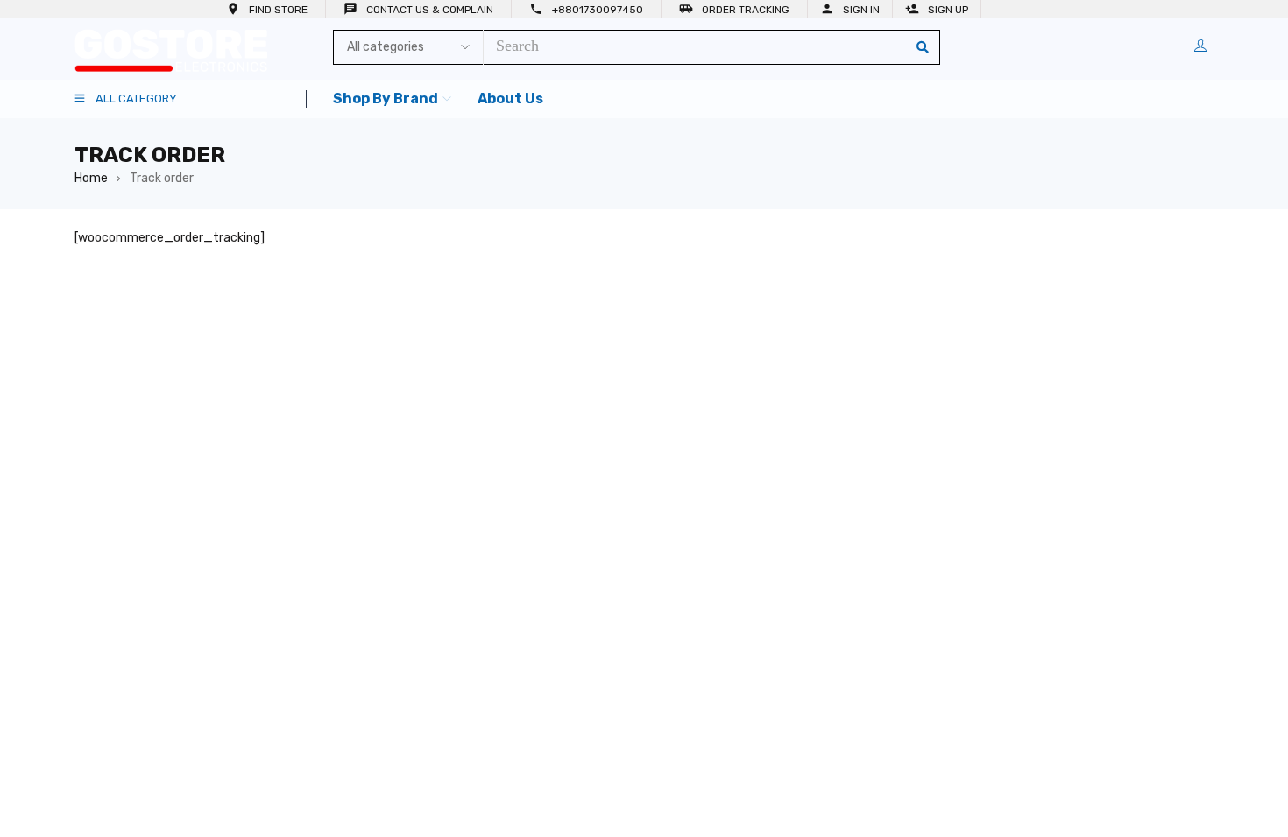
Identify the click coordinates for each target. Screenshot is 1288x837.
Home (91, 178)
